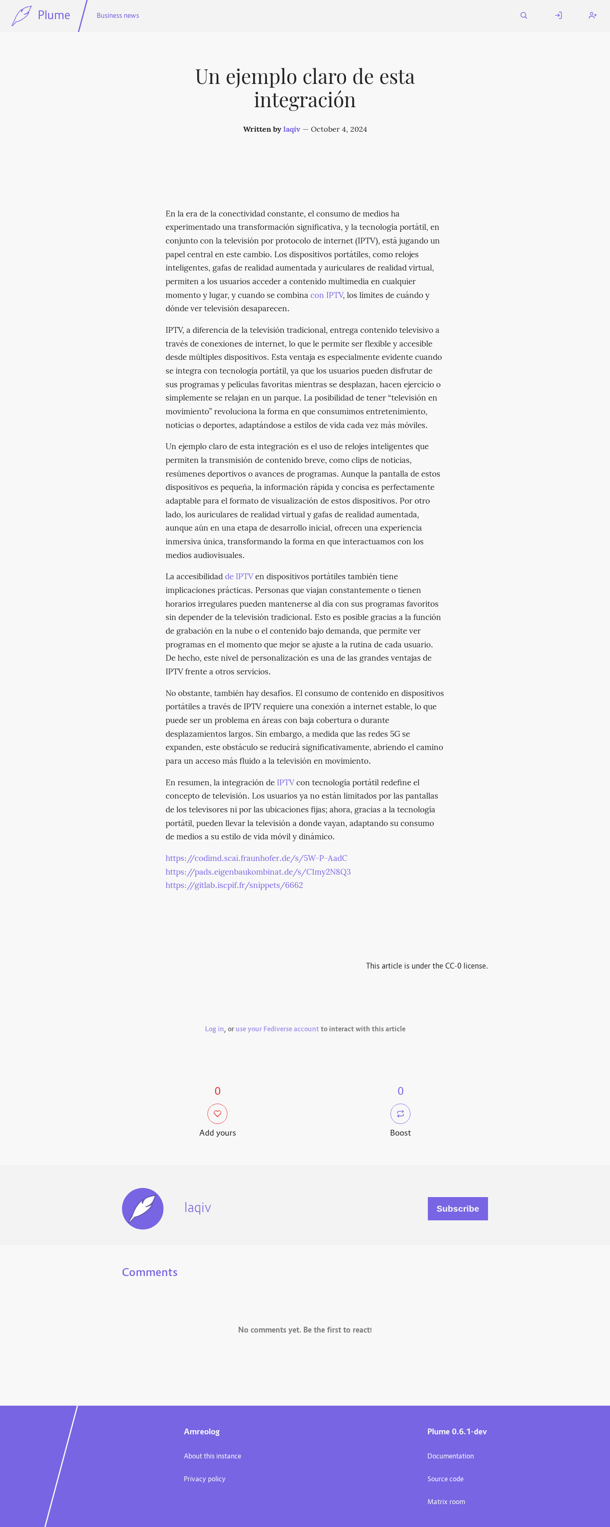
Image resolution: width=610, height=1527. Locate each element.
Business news (118, 16)
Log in (214, 1029)
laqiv (291, 130)
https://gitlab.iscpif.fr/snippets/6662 (234, 886)
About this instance (212, 1456)
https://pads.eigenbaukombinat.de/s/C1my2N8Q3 (258, 872)
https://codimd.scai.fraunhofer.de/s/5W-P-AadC (256, 859)
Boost (400, 1133)
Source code (445, 1479)
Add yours (217, 1133)
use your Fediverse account (277, 1029)
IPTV (285, 783)
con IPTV (326, 296)
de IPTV (239, 577)
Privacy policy (205, 1479)
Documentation (450, 1456)
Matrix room (446, 1502)
